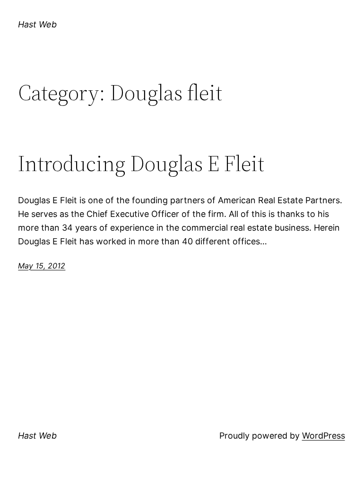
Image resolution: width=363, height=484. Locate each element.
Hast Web (37, 24)
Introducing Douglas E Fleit (141, 163)
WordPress (323, 436)
